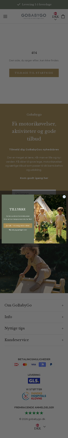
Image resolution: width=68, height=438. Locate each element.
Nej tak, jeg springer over (18, 230)
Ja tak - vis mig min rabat (17, 226)
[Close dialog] (64, 196)
